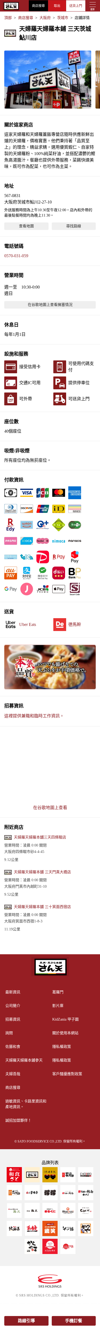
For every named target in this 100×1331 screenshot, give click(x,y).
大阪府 (45, 18)
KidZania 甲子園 (65, 1019)
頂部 (8, 18)
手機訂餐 (73, 1320)
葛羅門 (57, 992)
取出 (57, 5)
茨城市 (62, 18)
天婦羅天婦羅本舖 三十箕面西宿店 (42, 907)
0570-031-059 (16, 255)
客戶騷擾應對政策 (67, 1074)
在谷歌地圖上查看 (50, 807)
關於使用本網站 (65, 1033)
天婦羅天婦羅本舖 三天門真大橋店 (42, 872)
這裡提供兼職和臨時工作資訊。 (34, 716)
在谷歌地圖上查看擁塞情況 (50, 305)
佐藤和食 (12, 1047)
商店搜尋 (38, 5)
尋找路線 (73, 226)
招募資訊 (12, 1019)
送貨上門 (75, 5)
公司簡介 (12, 1006)
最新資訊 (12, 992)
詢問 (9, 1033)
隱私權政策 (61, 1047)
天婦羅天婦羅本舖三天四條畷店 (40, 837)
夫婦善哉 (12, 1074)
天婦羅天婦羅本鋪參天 (24, 1060)
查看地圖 (26, 226)
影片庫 (57, 1006)
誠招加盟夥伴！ (18, 1120)
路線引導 (26, 1320)
